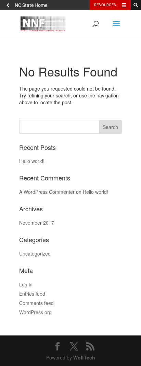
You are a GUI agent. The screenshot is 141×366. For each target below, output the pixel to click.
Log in (26, 284)
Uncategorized (35, 253)
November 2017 (36, 222)
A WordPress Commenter (47, 191)
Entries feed (32, 293)
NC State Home (31, 5)
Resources (105, 5)
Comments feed (36, 302)
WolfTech (84, 357)
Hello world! (31, 160)
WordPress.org (35, 312)
